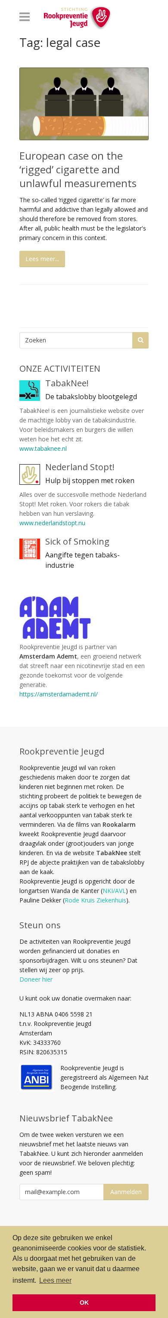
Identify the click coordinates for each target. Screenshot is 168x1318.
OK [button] (84, 1302)
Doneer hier (36, 979)
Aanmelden (126, 1192)
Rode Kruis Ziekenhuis (95, 900)
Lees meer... (42, 259)
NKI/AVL (114, 891)
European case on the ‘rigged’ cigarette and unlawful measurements (78, 169)
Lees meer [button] (55, 1280)
